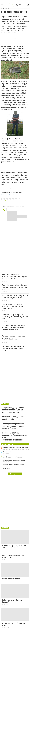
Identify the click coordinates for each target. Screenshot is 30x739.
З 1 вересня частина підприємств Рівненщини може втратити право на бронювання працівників (15, 436)
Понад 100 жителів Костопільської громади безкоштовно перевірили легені (14, 287)
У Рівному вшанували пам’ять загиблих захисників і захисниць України (14, 348)
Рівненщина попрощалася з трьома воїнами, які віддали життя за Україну (14, 425)
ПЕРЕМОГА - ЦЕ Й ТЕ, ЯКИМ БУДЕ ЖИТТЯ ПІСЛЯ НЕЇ (14, 547)
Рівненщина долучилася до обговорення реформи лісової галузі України (13, 306)
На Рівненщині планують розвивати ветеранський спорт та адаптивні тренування (14, 276)
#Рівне (2, 194)
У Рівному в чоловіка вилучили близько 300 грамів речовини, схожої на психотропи (13, 327)
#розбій (6, 194)
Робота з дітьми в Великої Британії (12, 601)
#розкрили (11, 194)
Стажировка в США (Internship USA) (13, 624)
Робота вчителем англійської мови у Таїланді (13, 557)
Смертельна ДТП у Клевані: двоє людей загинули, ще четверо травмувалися (13, 409)
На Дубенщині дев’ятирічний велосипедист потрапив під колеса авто (15, 317)
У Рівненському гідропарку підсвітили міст (13, 417)
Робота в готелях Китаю (11, 579)
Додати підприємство (15, 474)
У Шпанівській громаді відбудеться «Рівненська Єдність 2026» (15, 297)
